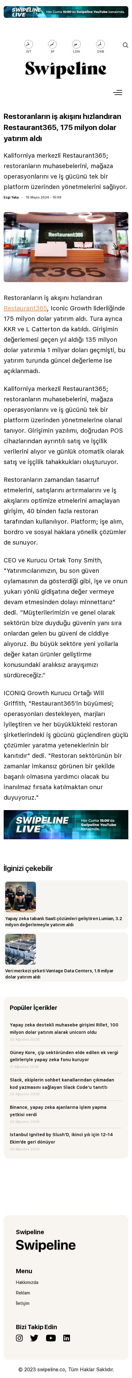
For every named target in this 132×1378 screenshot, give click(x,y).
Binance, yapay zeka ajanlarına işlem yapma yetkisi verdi (58, 1111)
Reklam (23, 1292)
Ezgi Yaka (11, 197)
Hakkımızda (27, 1282)
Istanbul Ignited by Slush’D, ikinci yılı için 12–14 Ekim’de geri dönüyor (61, 1138)
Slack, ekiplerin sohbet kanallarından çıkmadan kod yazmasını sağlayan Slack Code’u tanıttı (62, 1083)
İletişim (22, 1303)
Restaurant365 (25, 308)
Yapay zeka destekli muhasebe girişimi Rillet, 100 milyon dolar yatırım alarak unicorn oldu (64, 1028)
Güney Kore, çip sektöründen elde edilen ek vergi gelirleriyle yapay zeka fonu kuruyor (64, 1056)
